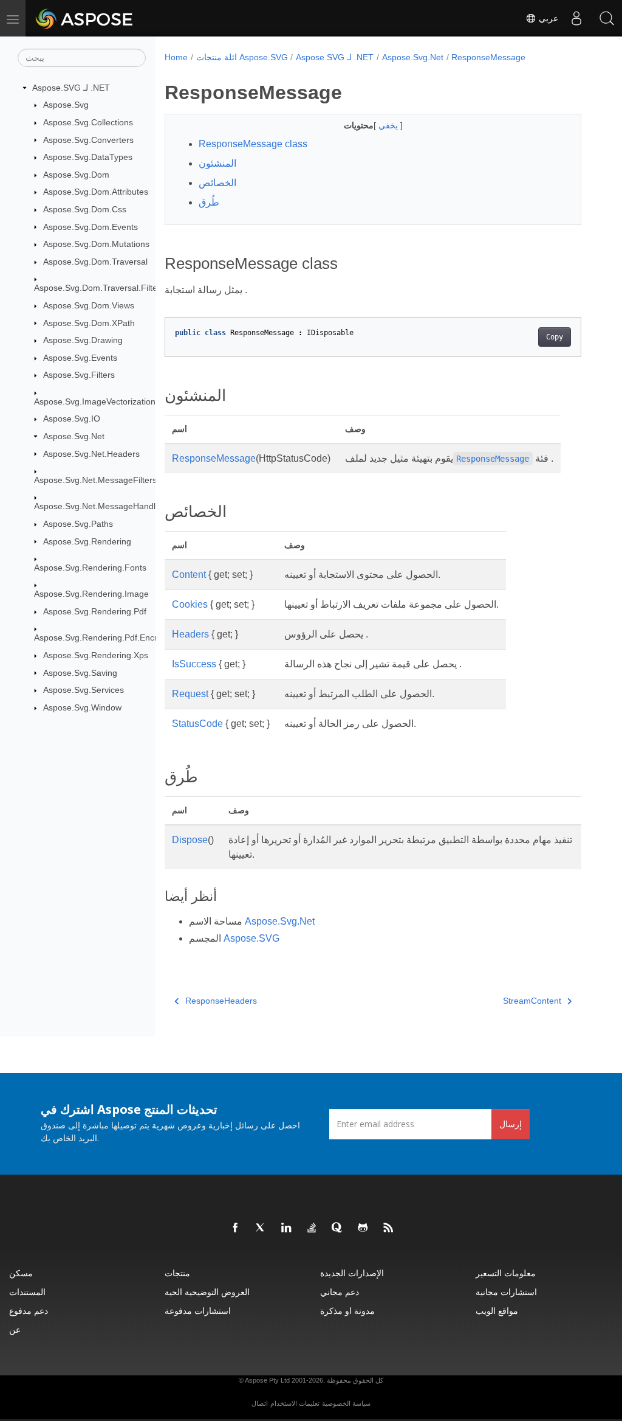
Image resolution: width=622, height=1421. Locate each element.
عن (15, 1329)
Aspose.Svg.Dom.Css (84, 209)
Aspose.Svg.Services (83, 690)
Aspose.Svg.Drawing (83, 340)
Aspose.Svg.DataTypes (87, 157)
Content (189, 574)
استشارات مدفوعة (198, 1310)
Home (176, 57)
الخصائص (217, 183)
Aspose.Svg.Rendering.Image (91, 594)
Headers (190, 634)
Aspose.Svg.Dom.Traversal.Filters (99, 288)
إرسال (510, 1124)
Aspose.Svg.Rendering (87, 541)
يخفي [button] (389, 125)
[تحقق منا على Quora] (338, 1228)
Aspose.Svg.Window (82, 707)
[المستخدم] (576, 18)
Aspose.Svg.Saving (80, 673)
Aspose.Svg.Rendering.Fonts (90, 567)
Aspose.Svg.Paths (78, 524)
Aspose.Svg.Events (80, 358)
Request (190, 694)
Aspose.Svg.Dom (76, 174)
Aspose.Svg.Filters (79, 375)
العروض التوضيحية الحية (207, 1292)
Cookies (190, 604)
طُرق (209, 202)
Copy (554, 337)
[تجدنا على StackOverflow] (312, 1228)
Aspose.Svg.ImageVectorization (95, 401)
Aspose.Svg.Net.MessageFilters (95, 480)
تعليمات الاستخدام (295, 1403)
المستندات (27, 1292)
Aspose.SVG (251, 938)
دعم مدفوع (28, 1310)
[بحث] (607, 18)
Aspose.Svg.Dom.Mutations (96, 244)
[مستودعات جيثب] (363, 1228)
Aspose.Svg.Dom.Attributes (95, 191)
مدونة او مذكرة (347, 1310)
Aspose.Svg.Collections (88, 122)
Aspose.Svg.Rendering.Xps (95, 655)
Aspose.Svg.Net (73, 436)
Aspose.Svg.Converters (88, 140)
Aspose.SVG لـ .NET (71, 87)
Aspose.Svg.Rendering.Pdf (94, 611)
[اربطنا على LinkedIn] (287, 1228)
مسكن (21, 1273)
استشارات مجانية (506, 1292)
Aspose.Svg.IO (71, 418)
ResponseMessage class (253, 144)
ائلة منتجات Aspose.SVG (242, 57)
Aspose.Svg (66, 104)
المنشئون (217, 163)
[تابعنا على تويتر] (261, 1228)
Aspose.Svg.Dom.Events (90, 227)
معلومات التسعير (506, 1273)
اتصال (259, 1403)
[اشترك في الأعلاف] (389, 1228)
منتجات (177, 1273)
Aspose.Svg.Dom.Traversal (95, 261)
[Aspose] (85, 18)
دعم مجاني (339, 1292)
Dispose (190, 840)
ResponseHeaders (221, 1001)
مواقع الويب (497, 1310)
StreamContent (532, 1001)
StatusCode (197, 723)
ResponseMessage (488, 57)
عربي (547, 18)
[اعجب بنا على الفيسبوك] (236, 1228)
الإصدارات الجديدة (352, 1273)
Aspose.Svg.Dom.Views (88, 305)
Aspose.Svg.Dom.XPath (89, 323)
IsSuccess (194, 664)
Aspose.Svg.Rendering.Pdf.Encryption (107, 637)
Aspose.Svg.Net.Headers (91, 454)
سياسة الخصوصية (346, 1403)
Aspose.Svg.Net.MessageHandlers (101, 506)
